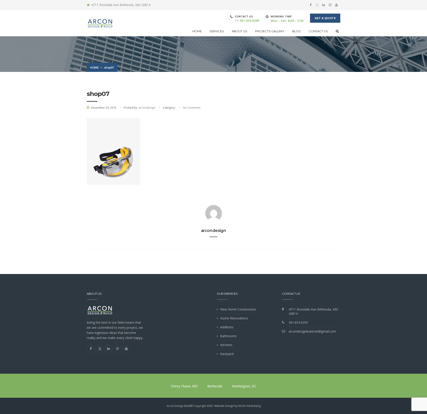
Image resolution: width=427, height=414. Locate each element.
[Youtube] (336, 4)
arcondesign (147, 108)
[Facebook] (310, 4)
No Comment (191, 108)
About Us (239, 31)
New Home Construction (238, 309)
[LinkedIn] (323, 4)
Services (216, 31)
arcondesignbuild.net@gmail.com (312, 331)
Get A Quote (325, 18)
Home (197, 31)
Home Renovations (234, 318)
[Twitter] (317, 5)
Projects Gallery (269, 31)
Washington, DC (244, 386)
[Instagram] (330, 4)
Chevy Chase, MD (184, 386)
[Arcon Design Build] (100, 23)
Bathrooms (228, 336)
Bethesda (214, 386)
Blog (296, 31)
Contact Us (318, 31)
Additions (227, 327)
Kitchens (226, 345)
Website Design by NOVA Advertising (237, 406)
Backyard (227, 354)
